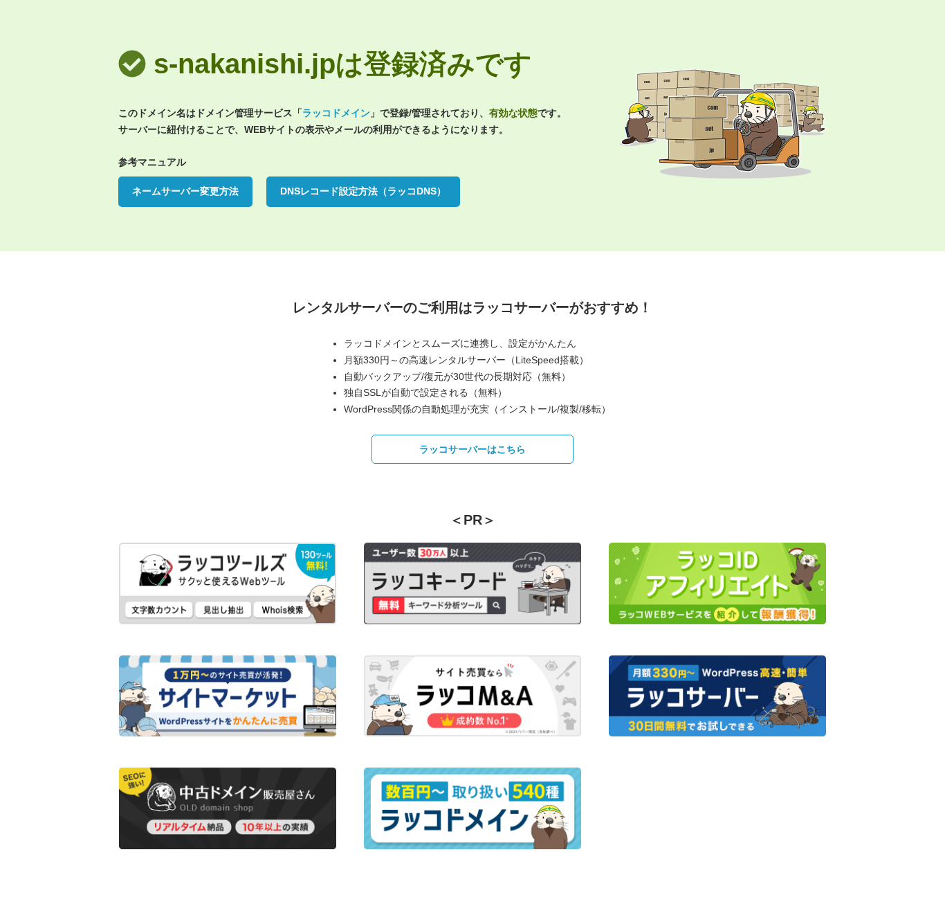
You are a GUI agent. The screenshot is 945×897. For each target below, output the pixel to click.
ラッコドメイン (336, 112)
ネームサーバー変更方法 (185, 191)
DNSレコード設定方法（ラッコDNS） (363, 191)
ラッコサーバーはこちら (472, 449)
